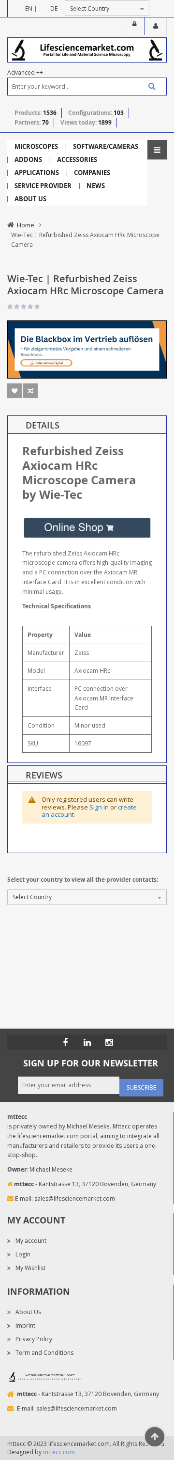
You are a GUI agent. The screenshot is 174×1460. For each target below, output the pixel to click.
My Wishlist (30, 1268)
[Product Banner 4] (87, 349)
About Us (28, 1312)
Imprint (25, 1325)
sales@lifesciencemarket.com (74, 1198)
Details (42, 425)
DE (54, 8)
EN (28, 8)
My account (30, 1241)
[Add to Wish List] (14, 390)
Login (134, 26)
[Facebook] (65, 1042)
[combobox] (87, 86)
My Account (155, 26)
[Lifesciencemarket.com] (87, 1042)
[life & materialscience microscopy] (87, 49)
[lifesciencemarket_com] (108, 1042)
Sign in (99, 807)
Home (25, 225)
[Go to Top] (155, 1437)
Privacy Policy (33, 1339)
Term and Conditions (44, 1353)
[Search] (148, 86)
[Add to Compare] (30, 390)
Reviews (44, 775)
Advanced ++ (25, 72)
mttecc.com (59, 1452)
